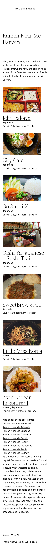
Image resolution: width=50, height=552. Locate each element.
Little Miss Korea (22, 351)
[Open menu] (25, 19)
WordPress (31, 541)
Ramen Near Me (25, 8)
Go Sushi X (15, 206)
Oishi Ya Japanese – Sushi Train (23, 255)
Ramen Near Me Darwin (15, 438)
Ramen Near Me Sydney (16, 453)
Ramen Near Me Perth (15, 449)
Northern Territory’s (21, 456)
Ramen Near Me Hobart (15, 442)
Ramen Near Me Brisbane (16, 431)
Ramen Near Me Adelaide (16, 427)
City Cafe (13, 160)
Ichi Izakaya (17, 118)
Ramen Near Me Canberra (17, 434)
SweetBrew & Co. (23, 305)
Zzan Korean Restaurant (17, 400)
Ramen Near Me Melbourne (17, 445)
